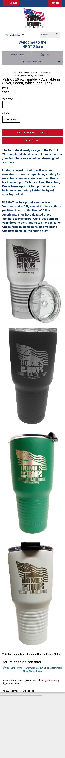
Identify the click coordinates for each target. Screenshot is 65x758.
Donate (55, 3)
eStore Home (17, 54)
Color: (7, 113)
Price (5, 87)
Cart (47, 54)
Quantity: (7, 98)
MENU (12, 3)
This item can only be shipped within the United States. (31, 654)
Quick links (12, 34)
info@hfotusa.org (50, 680)
